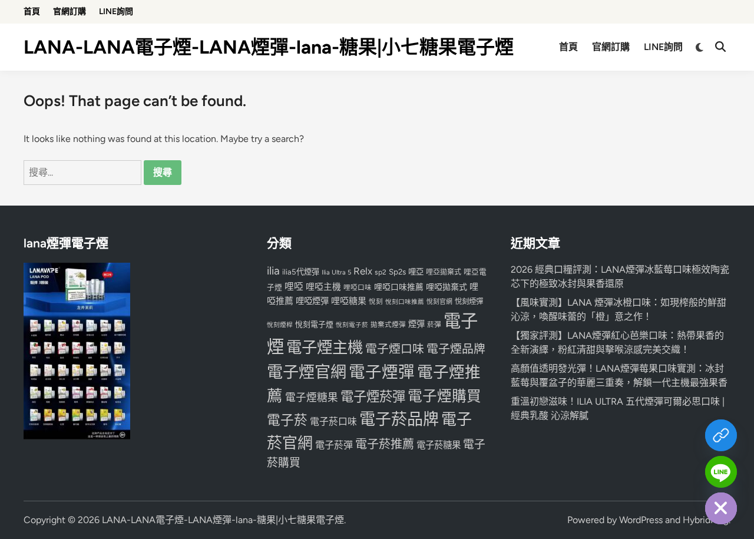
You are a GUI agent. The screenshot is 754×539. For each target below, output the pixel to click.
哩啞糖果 (348, 301)
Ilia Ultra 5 (336, 272)
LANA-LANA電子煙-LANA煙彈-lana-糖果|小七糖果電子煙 (269, 47)
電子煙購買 (444, 396)
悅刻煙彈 (469, 301)
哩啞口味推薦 (399, 287)
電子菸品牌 (399, 419)
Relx (362, 271)
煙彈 (416, 324)
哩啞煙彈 (312, 301)
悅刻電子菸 (352, 325)
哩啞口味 (357, 287)
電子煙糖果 (311, 397)
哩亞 (416, 271)
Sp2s (397, 271)
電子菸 (287, 420)
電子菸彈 (334, 445)
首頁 (32, 11)
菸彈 (434, 324)
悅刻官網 (439, 302)
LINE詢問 (116, 11)
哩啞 (294, 286)
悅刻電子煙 (314, 324)
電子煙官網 (306, 372)
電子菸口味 (333, 421)
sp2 (380, 272)
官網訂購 (69, 11)
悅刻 (376, 301)
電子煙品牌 (455, 349)
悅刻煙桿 (280, 325)
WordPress (641, 519)
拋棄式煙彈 (388, 324)
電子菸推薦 (384, 444)
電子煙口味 (394, 349)
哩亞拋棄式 (443, 272)
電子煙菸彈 (372, 397)
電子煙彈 (382, 372)
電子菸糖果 (438, 445)
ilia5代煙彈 (300, 271)
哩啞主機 (323, 287)
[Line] (721, 472)
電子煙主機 (324, 347)
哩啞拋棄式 (446, 287)
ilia (273, 270)
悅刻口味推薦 (404, 302)
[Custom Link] (721, 435)
